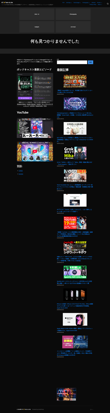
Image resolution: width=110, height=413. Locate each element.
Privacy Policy (93, 4)
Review (99, 2)
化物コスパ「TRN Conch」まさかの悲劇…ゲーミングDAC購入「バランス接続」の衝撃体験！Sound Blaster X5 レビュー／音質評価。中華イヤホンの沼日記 (74, 258)
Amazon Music (21, 104)
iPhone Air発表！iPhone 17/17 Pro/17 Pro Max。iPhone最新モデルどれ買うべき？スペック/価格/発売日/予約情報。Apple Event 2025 (75, 306)
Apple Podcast (31, 104)
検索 (58, 59)
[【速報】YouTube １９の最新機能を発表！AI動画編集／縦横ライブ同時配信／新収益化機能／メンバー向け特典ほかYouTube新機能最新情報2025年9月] (75, 223)
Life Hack (73, 27)
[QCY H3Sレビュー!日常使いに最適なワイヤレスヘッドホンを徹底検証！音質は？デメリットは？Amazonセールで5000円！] (75, 128)
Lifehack (93, 2)
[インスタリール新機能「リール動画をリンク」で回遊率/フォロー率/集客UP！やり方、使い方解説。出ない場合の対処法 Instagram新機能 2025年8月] (75, 342)
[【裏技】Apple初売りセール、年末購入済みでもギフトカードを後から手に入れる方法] (75, 81)
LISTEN (32, 106)
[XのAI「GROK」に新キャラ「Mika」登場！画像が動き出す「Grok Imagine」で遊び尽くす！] (75, 153)
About (99, 4)
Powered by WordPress (38, 409)
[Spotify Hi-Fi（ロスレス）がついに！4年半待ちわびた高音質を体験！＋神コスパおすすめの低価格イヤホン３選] (75, 272)
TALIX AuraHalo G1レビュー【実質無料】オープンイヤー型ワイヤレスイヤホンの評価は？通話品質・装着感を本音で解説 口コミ (75, 187)
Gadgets (37, 27)
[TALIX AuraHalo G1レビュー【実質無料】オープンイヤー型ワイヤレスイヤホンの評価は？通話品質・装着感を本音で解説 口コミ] (75, 175)
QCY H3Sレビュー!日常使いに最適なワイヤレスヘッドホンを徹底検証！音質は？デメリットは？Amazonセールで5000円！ (75, 139)
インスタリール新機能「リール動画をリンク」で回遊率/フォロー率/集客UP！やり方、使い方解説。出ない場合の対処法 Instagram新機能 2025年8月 (74, 353)
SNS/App (68, 2)
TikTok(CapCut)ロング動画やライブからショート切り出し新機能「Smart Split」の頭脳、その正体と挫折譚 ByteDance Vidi (75, 115)
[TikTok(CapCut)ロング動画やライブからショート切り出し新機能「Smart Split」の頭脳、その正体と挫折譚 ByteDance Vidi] (75, 103)
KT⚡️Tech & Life (7, 2)
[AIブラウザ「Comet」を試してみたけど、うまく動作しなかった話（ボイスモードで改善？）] (75, 200)
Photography (85, 2)
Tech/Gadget (76, 2)
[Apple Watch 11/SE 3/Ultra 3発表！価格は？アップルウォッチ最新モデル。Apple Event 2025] (75, 319)
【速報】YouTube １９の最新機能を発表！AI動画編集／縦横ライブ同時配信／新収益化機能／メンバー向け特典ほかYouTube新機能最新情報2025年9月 (75, 234)
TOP (63, 2)
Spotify (39, 104)
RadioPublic (39, 106)
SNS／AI (37, 14)
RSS (45, 106)
